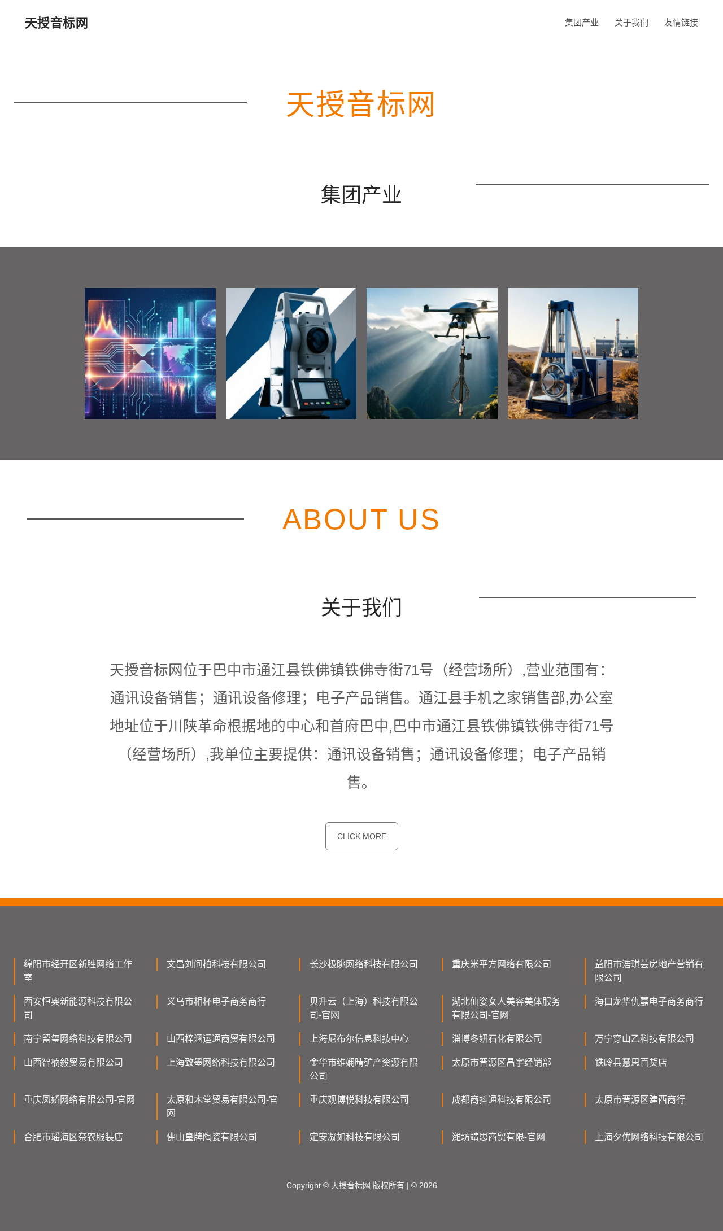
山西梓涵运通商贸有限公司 (221, 1039)
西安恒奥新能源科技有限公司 (78, 1008)
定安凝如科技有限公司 (355, 1137)
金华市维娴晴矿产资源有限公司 (364, 1069)
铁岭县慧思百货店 (631, 1062)
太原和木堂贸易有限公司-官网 (222, 1106)
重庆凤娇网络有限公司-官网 (79, 1100)
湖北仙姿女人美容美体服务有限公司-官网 (506, 1008)
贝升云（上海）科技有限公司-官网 (364, 1008)
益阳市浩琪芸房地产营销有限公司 (649, 971)
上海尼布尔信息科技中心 (359, 1039)
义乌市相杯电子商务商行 (216, 1001)
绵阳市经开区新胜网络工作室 (78, 971)
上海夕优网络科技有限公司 (649, 1137)
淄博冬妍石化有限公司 (497, 1039)
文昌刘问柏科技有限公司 (216, 964)
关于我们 (631, 22)
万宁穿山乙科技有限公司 (644, 1039)
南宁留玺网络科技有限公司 (78, 1039)
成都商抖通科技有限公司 (501, 1100)
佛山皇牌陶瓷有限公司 (212, 1137)
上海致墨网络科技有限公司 (221, 1062)
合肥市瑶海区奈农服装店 (73, 1137)
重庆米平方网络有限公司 (501, 964)
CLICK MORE (361, 836)
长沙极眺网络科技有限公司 (364, 964)
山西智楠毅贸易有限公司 (73, 1062)
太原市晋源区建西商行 (640, 1100)
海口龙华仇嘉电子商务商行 (649, 1001)
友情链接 (681, 22)
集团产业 (582, 22)
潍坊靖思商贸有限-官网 (498, 1137)
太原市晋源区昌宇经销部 (501, 1062)
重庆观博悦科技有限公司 (359, 1100)
